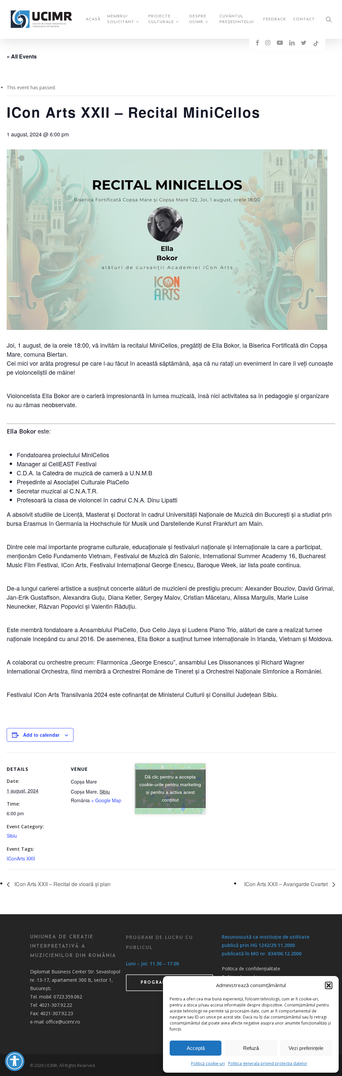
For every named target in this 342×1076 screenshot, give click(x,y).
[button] (328, 985)
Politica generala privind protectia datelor (267, 1063)
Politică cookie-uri (208, 1063)
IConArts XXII (21, 858)
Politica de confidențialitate (251, 968)
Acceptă (196, 1048)
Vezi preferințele (306, 1048)
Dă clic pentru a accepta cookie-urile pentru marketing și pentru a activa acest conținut (170, 788)
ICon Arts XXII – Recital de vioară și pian (62, 884)
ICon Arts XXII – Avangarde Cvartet (286, 884)
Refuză (251, 1048)
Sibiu (12, 835)
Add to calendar (41, 734)
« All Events (22, 56)
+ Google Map (106, 800)
